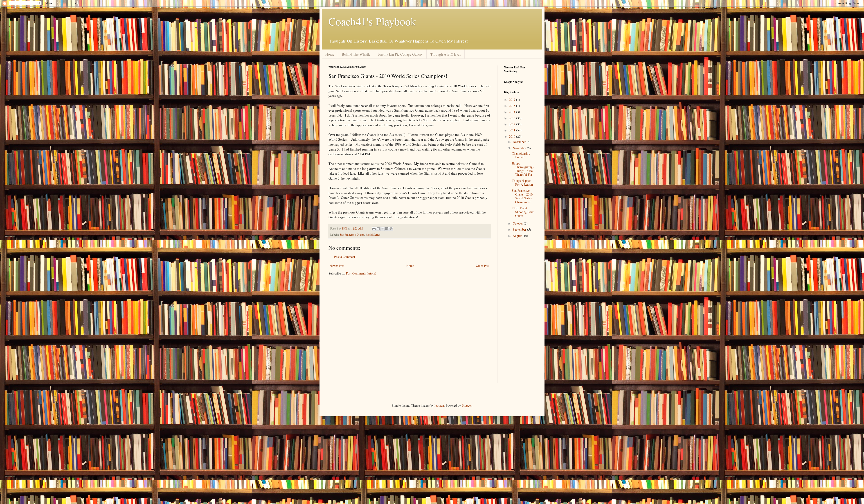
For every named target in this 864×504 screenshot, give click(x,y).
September (520, 229)
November (520, 148)
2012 (512, 124)
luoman (439, 405)
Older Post (482, 265)
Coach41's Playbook (372, 21)
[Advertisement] (517, 314)
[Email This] (374, 229)
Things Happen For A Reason (522, 182)
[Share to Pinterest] (391, 229)
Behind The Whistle (356, 54)
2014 (512, 112)
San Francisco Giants (352, 234)
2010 (512, 136)
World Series (373, 234)
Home (329, 54)
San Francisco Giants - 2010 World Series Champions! (522, 196)
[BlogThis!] (378, 229)
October (518, 223)
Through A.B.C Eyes (445, 54)
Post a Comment (344, 256)
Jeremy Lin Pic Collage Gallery (400, 54)
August (518, 236)
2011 (512, 130)
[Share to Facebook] (387, 229)
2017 (512, 99)
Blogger (467, 405)
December (519, 142)
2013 (512, 118)
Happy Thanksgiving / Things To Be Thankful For (523, 169)
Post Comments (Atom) (361, 273)
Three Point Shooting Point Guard (523, 212)
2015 (512, 106)
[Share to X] (382, 229)
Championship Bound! (521, 155)
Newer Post (337, 265)
